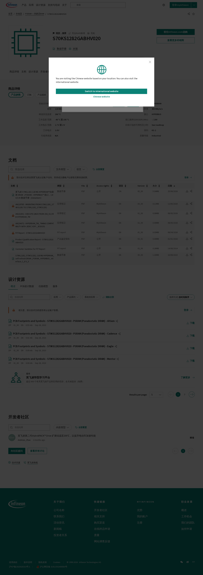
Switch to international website (101, 91)
